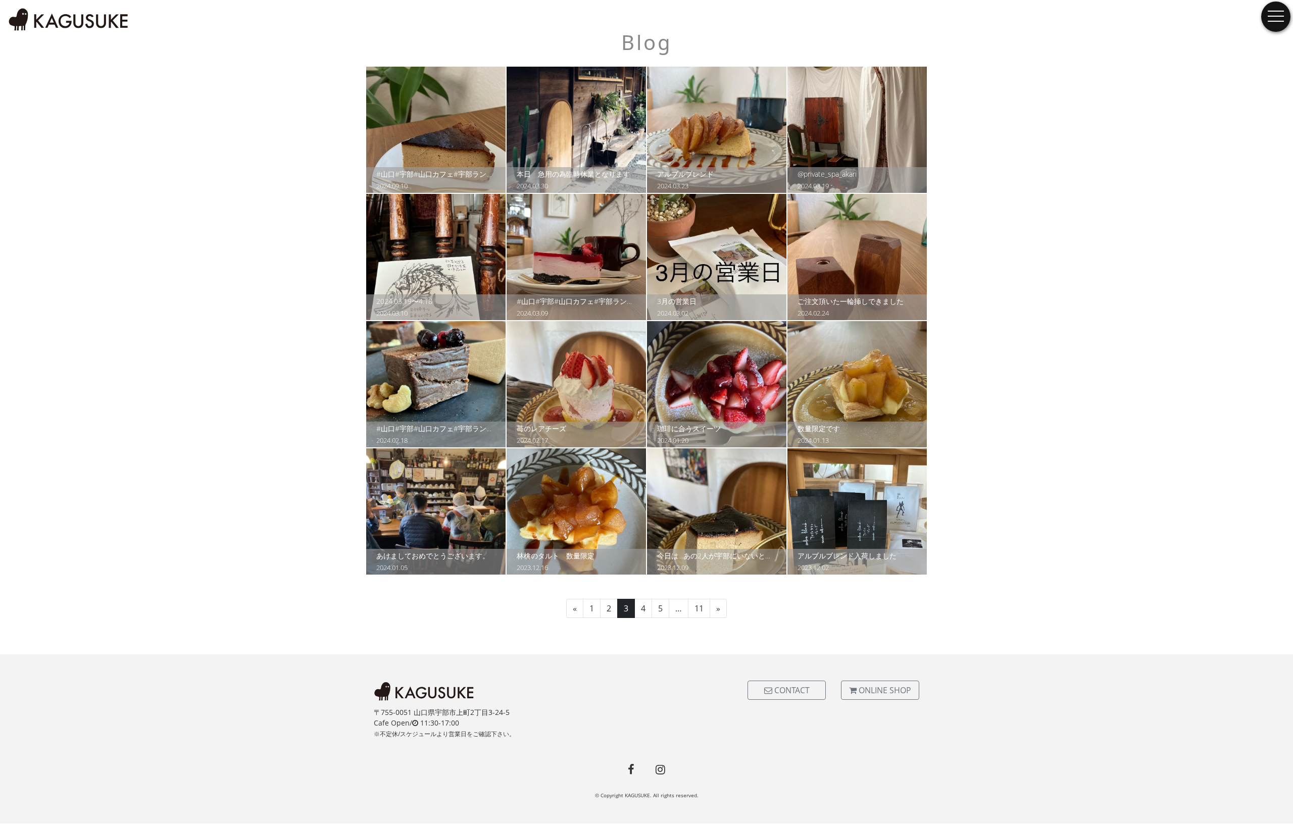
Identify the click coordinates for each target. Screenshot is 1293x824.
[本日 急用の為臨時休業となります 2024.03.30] (576, 128)
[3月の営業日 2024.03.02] (716, 256)
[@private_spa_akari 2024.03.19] (857, 128)
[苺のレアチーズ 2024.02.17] (576, 383)
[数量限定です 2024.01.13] (857, 383)
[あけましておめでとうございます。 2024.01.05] (436, 510)
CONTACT (791, 690)
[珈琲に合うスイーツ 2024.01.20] (716, 383)
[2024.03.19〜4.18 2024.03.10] (436, 256)
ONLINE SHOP (884, 690)
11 (699, 608)
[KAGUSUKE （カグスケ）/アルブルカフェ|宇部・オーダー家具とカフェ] (68, 20)
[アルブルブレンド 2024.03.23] (716, 128)
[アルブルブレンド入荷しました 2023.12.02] (857, 510)
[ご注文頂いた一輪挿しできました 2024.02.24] (857, 256)
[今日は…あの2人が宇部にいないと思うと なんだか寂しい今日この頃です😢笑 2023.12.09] (716, 510)
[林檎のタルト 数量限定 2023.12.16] (576, 510)
